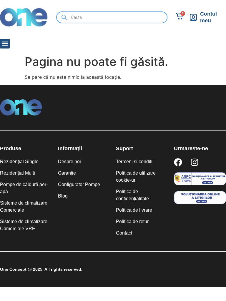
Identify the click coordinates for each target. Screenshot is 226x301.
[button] (5, 44)
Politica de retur (132, 221)
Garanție (67, 172)
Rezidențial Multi (17, 172)
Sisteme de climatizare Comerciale (23, 206)
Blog (63, 195)
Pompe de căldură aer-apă (24, 188)
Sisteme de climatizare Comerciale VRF (23, 225)
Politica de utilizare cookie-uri (136, 176)
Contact (124, 232)
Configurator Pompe (79, 184)
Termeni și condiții (135, 161)
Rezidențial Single (19, 161)
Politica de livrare (134, 210)
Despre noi (69, 161)
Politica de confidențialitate (132, 195)
